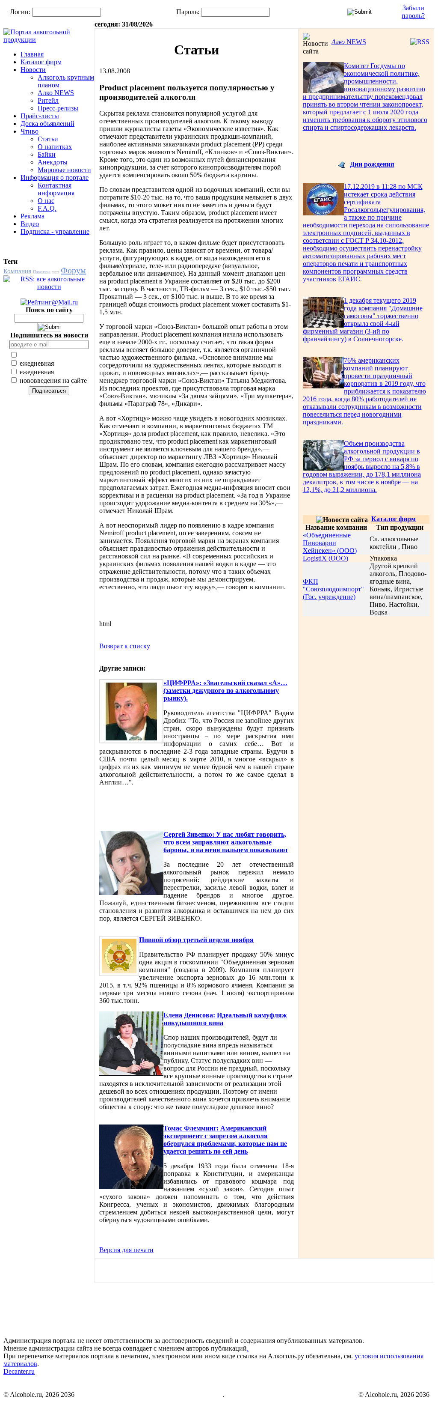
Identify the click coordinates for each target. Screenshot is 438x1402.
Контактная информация (56, 189)
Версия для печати (126, 1249)
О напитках (55, 146)
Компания (17, 271)
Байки (47, 154)
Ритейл (48, 100)
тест (55, 271)
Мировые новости (64, 169)
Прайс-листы (40, 115)
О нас (46, 200)
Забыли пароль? (413, 11)
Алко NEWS (56, 92)
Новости (33, 69)
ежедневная (36, 363)
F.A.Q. (47, 208)
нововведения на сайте (52, 380)
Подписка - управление (55, 231)
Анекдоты (53, 162)
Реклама (32, 216)
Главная (32, 54)
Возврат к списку (124, 646)
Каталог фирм (41, 62)
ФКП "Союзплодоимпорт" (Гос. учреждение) (333, 589)
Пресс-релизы (58, 108)
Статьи (48, 139)
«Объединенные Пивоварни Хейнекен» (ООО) (330, 542)
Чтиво (29, 131)
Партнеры (41, 271)
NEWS (348, 41)
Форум (73, 270)
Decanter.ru (19, 1371)
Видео (30, 223)
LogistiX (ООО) (325, 558)
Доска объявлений (47, 123)
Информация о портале (55, 177)
